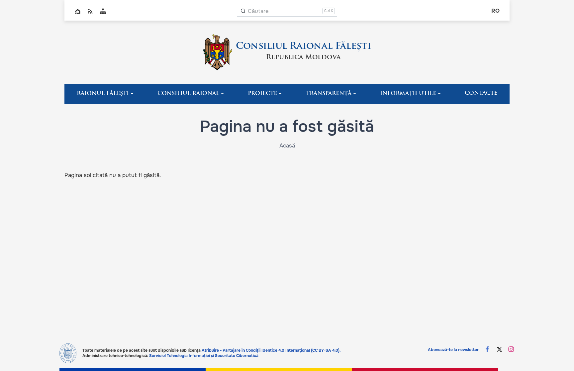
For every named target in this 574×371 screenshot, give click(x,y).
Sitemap (103, 11)
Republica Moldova (303, 57)
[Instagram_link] (511, 350)
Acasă (287, 145)
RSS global (90, 11)
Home (77, 11)
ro (495, 10)
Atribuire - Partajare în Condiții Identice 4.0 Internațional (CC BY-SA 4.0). (271, 350)
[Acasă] (217, 52)
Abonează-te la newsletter (453, 349)
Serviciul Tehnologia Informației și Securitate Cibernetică (203, 355)
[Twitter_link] (499, 350)
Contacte (481, 93)
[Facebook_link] (487, 350)
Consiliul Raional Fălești (303, 46)
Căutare (258, 11)
